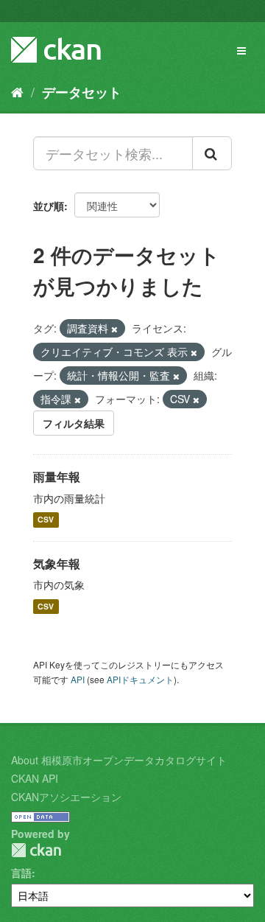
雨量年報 (56, 476)
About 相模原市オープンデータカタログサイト (119, 759)
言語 (21, 872)
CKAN (36, 850)
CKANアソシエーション (66, 796)
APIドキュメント (140, 679)
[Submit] (212, 153)
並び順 (48, 205)
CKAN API (34, 778)
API (78, 679)
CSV (46, 519)
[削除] (114, 329)
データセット (81, 92)
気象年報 (56, 563)
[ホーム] (17, 91)
